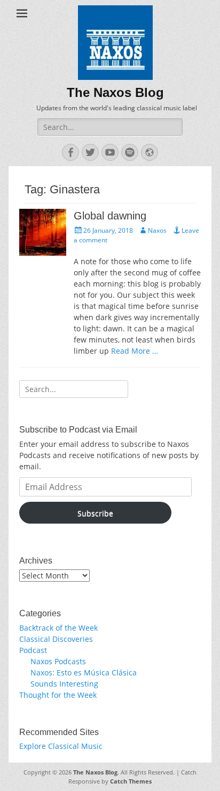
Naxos (157, 230)
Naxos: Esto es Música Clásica (83, 672)
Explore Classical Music (61, 746)
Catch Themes (131, 781)
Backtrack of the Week (58, 628)
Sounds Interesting (64, 684)
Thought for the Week (58, 695)
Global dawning (110, 216)
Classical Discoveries (56, 639)
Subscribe (95, 513)
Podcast (33, 650)
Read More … (134, 351)
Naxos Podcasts (58, 661)
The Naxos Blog (115, 92)
